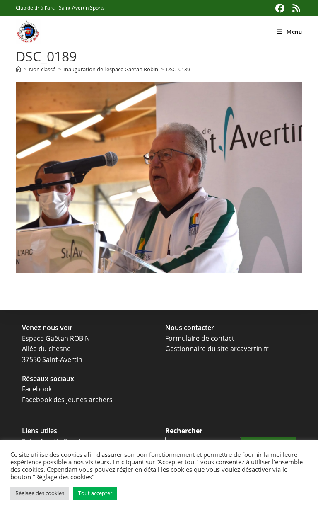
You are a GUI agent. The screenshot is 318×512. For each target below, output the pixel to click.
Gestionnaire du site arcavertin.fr (217, 348)
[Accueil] (18, 69)
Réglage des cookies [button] (39, 493)
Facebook (37, 388)
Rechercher (183, 430)
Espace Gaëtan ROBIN (56, 338)
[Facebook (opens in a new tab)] (280, 8)
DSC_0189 (178, 69)
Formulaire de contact (199, 338)
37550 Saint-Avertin (52, 359)
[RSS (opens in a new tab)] (295, 8)
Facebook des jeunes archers (67, 399)
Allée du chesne (46, 348)
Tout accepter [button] (95, 493)
